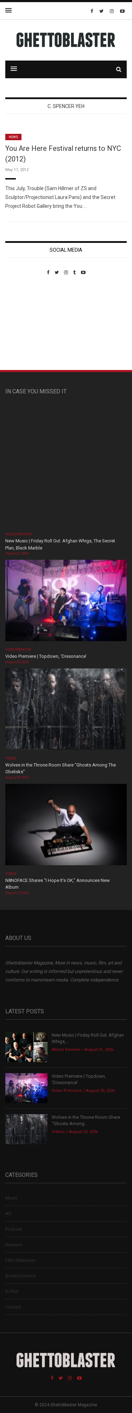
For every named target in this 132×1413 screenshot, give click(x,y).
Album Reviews (18, 534)
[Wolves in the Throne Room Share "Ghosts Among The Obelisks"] (66, 711)
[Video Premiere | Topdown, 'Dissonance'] (66, 602)
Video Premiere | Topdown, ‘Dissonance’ (46, 656)
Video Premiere (18, 649)
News (13, 137)
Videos (10, 758)
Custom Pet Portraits (25, 323)
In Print (12, 1291)
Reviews (13, 1244)
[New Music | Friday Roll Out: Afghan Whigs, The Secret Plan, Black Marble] (66, 466)
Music (11, 1198)
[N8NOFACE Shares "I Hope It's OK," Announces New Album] (66, 826)
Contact (13, 1307)
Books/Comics (20, 1275)
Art (8, 1213)
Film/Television (20, 1260)
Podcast (13, 1229)
